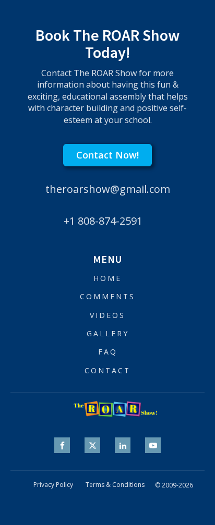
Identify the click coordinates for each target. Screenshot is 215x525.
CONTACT (107, 370)
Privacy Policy (53, 485)
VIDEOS (107, 315)
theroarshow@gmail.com (107, 189)
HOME (107, 278)
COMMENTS (107, 296)
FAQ (107, 352)
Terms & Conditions (115, 485)
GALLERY (108, 333)
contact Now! (107, 155)
